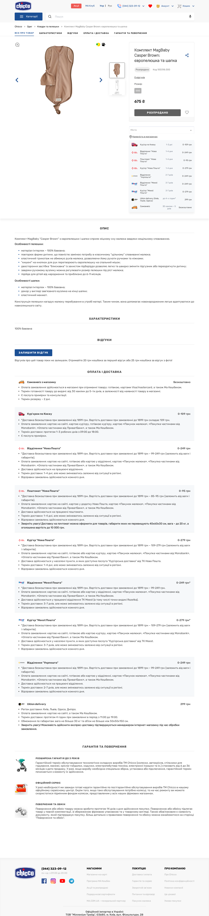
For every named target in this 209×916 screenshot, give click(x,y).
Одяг (30, 26)
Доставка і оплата (142, 874)
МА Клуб (90, 6)
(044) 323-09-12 (53, 869)
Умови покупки (172, 901)
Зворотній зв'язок (142, 888)
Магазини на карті (97, 874)
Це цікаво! (170, 894)
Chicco (19, 26)
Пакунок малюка (141, 901)
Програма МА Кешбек (98, 881)
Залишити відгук (33, 352)
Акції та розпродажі (97, 888)
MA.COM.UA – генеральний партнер (106, 901)
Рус (110, 5)
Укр (102, 5)
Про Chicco (170, 874)
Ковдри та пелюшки (48, 26)
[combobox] (161, 130)
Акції (76, 5)
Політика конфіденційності (179, 881)
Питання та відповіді (143, 894)
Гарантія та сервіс (142, 881)
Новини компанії (173, 888)
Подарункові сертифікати (101, 894)
